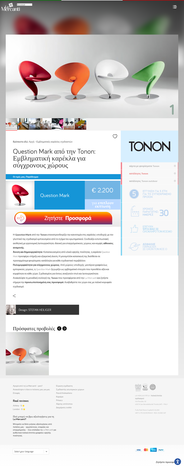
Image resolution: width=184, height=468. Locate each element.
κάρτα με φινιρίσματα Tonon (144, 166)
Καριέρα (59, 396)
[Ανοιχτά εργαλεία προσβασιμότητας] (177, 461)
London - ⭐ (19, 409)
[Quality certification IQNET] (153, 387)
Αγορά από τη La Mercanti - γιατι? (28, 386)
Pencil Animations (64, 393)
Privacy (59, 400)
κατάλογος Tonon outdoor (143, 181)
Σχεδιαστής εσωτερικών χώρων (70, 389)
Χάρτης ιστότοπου (64, 404)
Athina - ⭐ (19, 405)
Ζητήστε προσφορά (166, 462)
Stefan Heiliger (35, 310)
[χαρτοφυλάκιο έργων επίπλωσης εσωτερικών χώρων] (150, 229)
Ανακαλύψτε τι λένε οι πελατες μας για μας (31, 389)
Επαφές (16, 393)
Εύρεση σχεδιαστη (64, 386)
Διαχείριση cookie (64, 407)
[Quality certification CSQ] (145, 387)
